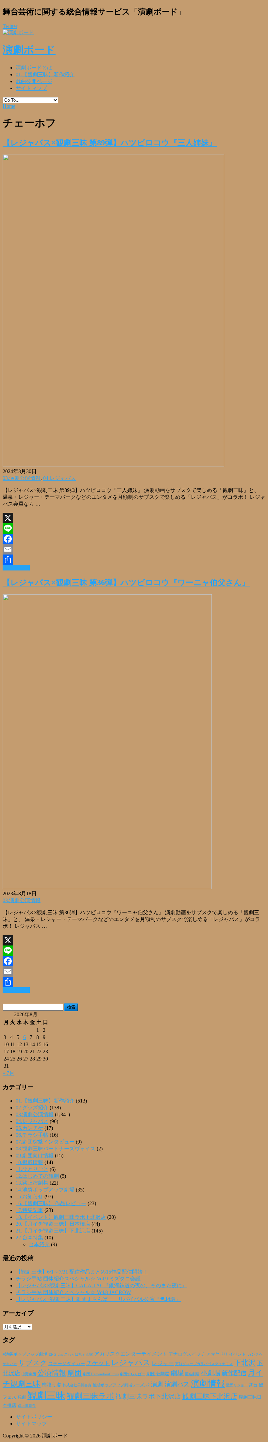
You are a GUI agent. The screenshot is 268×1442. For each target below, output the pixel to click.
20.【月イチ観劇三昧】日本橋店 (53, 1224)
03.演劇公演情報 (22, 478)
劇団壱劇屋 (157, 1373)
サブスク (32, 1362)
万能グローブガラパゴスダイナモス (204, 1364)
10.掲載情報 (29, 1162)
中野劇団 (29, 1374)
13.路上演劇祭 (32, 1183)
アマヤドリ (217, 1354)
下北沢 (245, 1363)
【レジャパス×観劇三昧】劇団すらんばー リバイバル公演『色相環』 (98, 1299)
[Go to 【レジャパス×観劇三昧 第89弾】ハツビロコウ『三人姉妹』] (113, 465)
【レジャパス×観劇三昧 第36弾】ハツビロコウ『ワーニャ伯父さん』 (126, 582)
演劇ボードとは (34, 67)
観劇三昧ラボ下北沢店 (148, 1396)
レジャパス (130, 1362)
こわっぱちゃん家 (78, 1354)
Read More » (16, 567)
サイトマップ (31, 88)
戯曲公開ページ (34, 81)
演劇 (157, 1384)
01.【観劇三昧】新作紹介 (45, 74)
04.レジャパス (59, 478)
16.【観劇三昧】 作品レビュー (51, 1203)
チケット (98, 1363)
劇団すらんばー (132, 1374)
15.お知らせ (29, 1196)
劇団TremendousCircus (101, 1374)
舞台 (253, 1385)
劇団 (74, 1373)
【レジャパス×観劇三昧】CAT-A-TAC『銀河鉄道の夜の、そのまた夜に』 (101, 1285)
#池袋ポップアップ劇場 (25, 1354)
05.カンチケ (29, 1128)
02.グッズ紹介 (32, 1107)
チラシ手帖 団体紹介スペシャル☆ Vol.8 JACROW (73, 1292)
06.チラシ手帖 (32, 1135)
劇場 (177, 1373)
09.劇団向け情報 (35, 1155)
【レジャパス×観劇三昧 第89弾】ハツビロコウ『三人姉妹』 (110, 142)
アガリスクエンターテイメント (130, 1354)
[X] (134, 518)
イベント (237, 1354)
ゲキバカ (10, 1364)
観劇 (22, 1397)
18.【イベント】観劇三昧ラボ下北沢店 (61, 1217)
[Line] (134, 528)
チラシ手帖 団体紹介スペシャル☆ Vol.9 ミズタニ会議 (78, 1278)
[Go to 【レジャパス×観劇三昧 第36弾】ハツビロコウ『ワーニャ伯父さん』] (107, 887)
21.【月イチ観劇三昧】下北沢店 (53, 1230)
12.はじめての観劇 (37, 1176)
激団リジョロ (237, 1385)
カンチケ (255, 1354)
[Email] (134, 549)
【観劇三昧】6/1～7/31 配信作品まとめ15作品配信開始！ (82, 1272)
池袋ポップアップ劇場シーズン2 (121, 1385)
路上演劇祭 (27, 1405)
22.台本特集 (29, 1237)
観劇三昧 (46, 1395)
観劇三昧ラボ (90, 1396)
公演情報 (51, 1373)
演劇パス (177, 1384)
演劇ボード (29, 50)
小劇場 (210, 1373)
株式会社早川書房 (77, 1385)
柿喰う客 (51, 1384)
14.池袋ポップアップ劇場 (45, 1189)
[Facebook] (134, 539)
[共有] (134, 560)
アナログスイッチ (187, 1354)
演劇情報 (208, 1383)
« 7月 (8, 1073)
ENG (52, 1354)
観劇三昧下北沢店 (209, 1396)
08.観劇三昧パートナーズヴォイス (55, 1148)
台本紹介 (39, 1244)
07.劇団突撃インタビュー (45, 1142)
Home (9, 106)
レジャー (163, 1363)
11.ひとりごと (32, 1169)
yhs (60, 1354)
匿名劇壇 (192, 1374)
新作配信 (234, 1373)
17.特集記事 (29, 1210)
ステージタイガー (66, 1363)
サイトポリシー (34, 1417)
